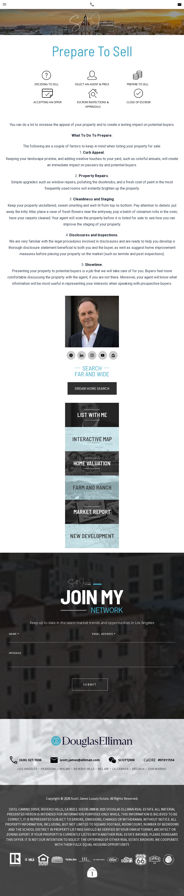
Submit (89, 684)
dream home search (92, 388)
